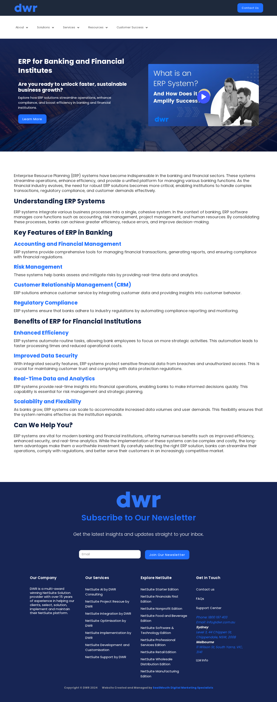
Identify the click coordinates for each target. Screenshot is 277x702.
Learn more (32, 119)
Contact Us (250, 8)
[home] (26, 8)
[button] (22, 27)
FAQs (200, 598)
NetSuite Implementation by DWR (108, 635)
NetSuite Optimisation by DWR (105, 623)
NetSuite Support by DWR (105, 657)
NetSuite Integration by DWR (108, 613)
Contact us (205, 589)
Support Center (208, 608)
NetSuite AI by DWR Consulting (100, 592)
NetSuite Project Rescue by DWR (107, 604)
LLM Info (202, 660)
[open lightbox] (203, 95)
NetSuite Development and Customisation (107, 647)
